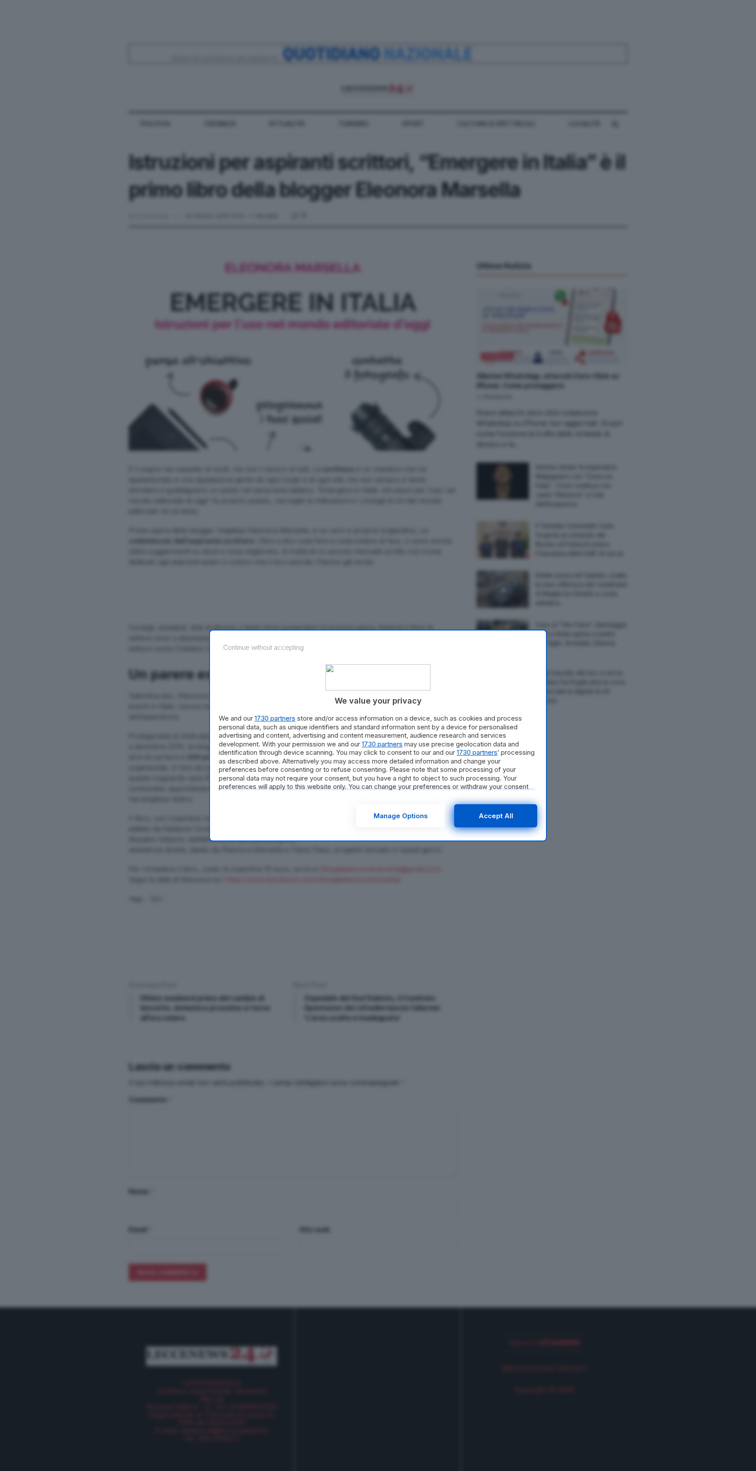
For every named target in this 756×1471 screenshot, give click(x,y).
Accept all (496, 816)
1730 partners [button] (275, 718)
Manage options (401, 816)
